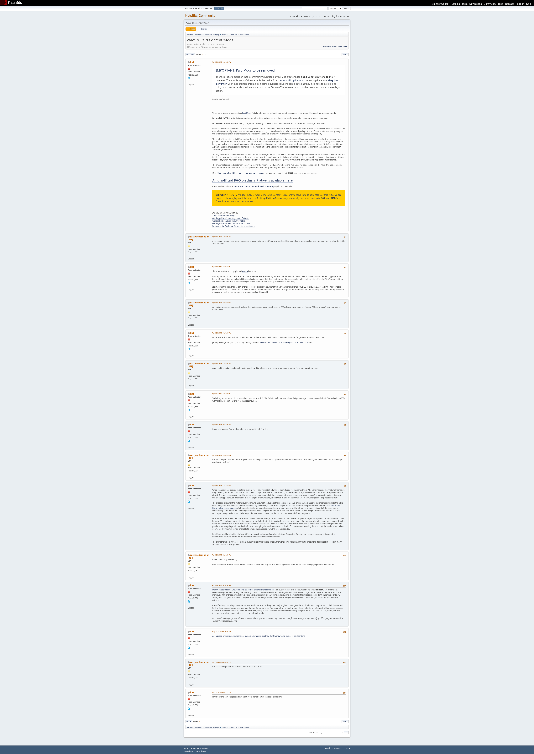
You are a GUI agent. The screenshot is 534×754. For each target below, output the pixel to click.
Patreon (520, 4)
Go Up (188, 721)
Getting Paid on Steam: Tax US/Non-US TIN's (231, 223)
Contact (509, 4)
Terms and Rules (336, 748)
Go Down (190, 54)
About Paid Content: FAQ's (223, 215)
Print (345, 54)
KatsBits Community (200, 15)
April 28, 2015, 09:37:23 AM (221, 455)
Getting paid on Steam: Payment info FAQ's (230, 218)
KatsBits (15, 2)
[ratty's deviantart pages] (189, 255)
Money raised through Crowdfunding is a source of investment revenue (243, 590)
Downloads (475, 4)
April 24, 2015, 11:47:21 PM (221, 363)
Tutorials (455, 4)
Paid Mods (246, 113)
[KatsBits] (189, 81)
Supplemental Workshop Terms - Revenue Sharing (233, 226)
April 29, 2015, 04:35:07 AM (221, 585)
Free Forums (195, 751)
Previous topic (329, 46)
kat (192, 62)
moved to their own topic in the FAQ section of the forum (283, 342)
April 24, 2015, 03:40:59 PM (221, 302)
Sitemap (203, 751)
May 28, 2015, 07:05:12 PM (221, 662)
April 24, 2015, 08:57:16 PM (221, 333)
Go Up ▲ (347, 748)
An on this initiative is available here (252, 180)
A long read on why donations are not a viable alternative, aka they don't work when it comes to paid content (258, 636)
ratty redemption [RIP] (198, 238)
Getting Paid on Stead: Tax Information (228, 221)
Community (490, 4)
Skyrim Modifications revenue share (240, 173)
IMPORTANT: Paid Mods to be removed (245, 70)
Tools (465, 4)
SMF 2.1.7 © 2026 (190, 748)
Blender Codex (440, 4)
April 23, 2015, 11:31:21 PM (221, 237)
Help (327, 748)
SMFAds (186, 751)
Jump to (311, 732)
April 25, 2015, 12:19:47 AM (221, 394)
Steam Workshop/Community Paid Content (253, 186)
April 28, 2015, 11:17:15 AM (221, 485)
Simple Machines (202, 748)
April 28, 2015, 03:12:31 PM (221, 555)
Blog (500, 4)
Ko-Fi (529, 4)
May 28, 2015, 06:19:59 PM (221, 631)
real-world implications (291, 80)
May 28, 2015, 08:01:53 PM (221, 692)
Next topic (342, 46)
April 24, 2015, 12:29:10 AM (221, 267)
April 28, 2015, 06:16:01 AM (221, 424)
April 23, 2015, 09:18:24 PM (221, 62)
